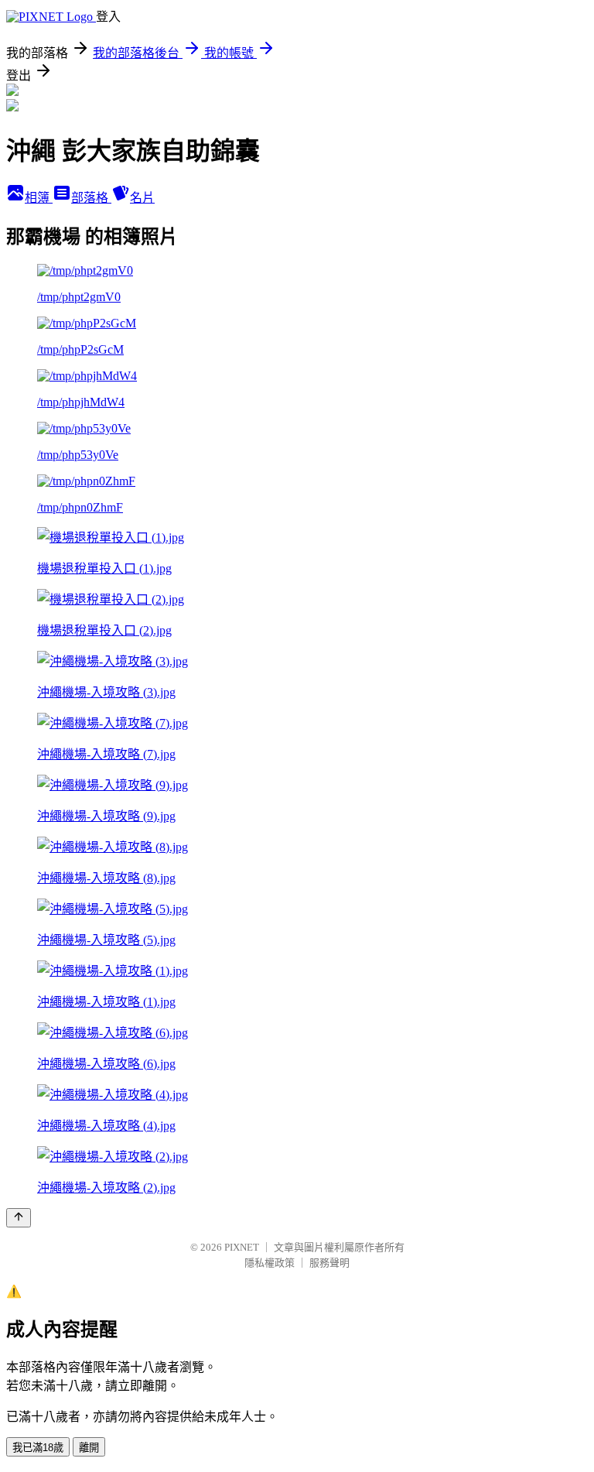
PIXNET (241, 1247)
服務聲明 (329, 1262)
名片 (142, 197)
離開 (89, 1447)
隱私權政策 (269, 1262)
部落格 (91, 197)
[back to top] (18, 1217)
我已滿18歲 (37, 1447)
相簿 (39, 197)
